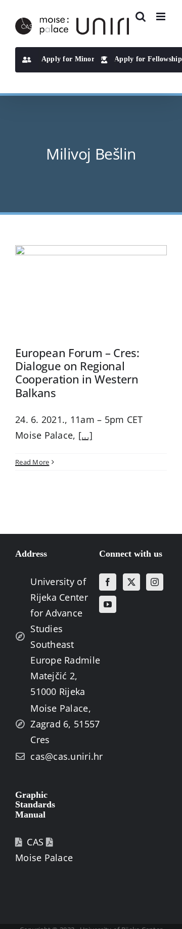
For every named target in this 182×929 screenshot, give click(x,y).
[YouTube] (107, 604)
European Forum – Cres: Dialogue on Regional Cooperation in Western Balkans (77, 372)
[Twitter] (131, 582)
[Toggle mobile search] (140, 16)
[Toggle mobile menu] (161, 16)
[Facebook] (107, 582)
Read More (32, 462)
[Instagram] (154, 582)
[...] (85, 435)
